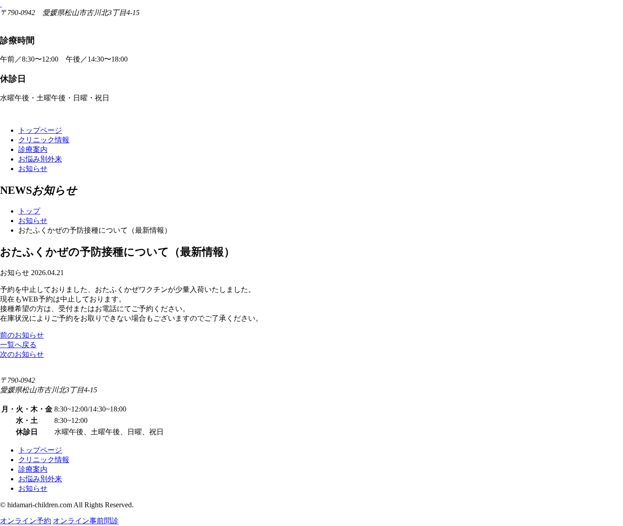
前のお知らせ (22, 335)
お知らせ (32, 168)
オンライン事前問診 (86, 521)
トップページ (40, 130)
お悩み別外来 (40, 159)
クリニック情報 (43, 140)
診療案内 (32, 149)
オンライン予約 (25, 521)
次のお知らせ (22, 354)
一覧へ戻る (18, 345)
